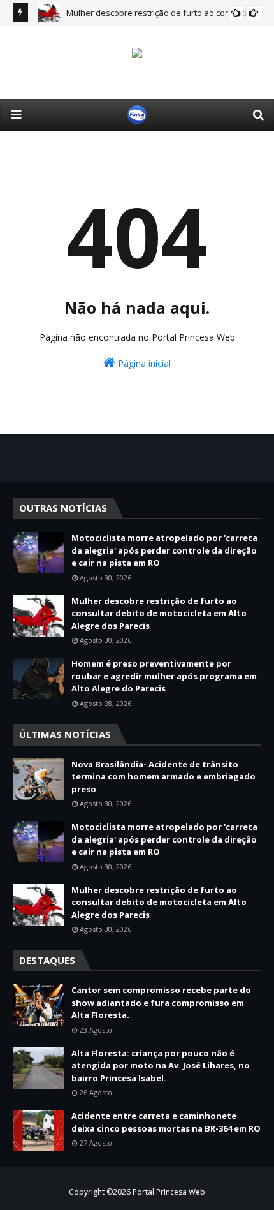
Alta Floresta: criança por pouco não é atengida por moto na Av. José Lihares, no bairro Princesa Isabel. (160, 1065)
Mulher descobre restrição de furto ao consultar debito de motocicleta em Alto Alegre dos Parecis (159, 613)
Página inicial (143, 363)
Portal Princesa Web (169, 1191)
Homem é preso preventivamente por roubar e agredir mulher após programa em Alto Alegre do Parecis (164, 676)
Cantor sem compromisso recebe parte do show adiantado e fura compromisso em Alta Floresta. (161, 1002)
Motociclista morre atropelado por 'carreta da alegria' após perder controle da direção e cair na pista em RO (164, 550)
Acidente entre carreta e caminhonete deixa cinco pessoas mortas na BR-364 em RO (166, 1122)
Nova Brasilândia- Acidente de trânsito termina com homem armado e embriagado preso (163, 776)
